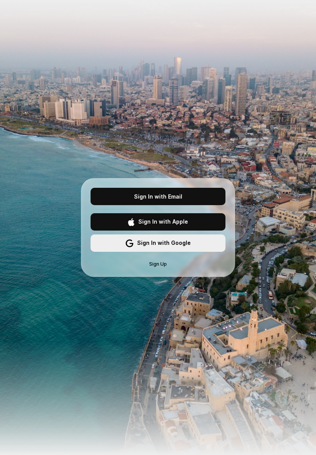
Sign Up (158, 264)
